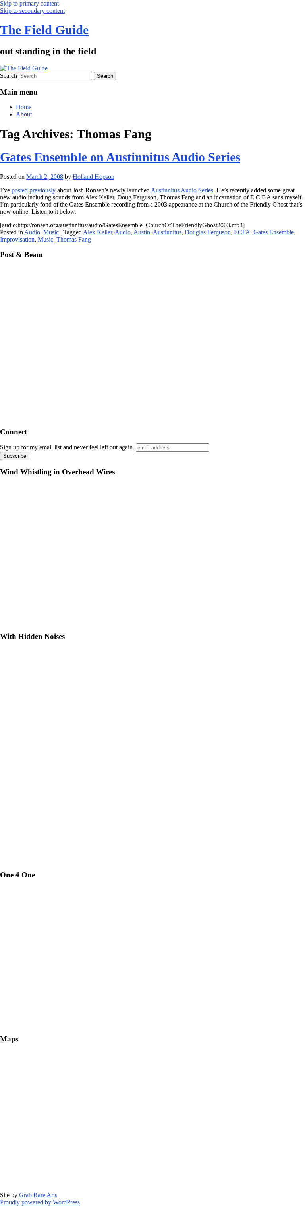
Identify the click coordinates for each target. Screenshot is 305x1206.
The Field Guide (44, 30)
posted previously (34, 190)
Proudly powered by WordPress (40, 1202)
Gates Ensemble (273, 232)
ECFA (242, 232)
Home (23, 107)
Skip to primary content (29, 3)
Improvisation (17, 239)
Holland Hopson (93, 176)
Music (51, 232)
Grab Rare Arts (38, 1195)
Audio (32, 232)
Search (8, 75)
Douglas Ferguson (208, 232)
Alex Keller (97, 232)
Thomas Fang (73, 239)
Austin (141, 232)
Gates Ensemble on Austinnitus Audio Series (120, 157)
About (24, 114)
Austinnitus (167, 232)
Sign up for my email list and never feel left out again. (67, 447)
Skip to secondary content (32, 10)
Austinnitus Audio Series (182, 190)
